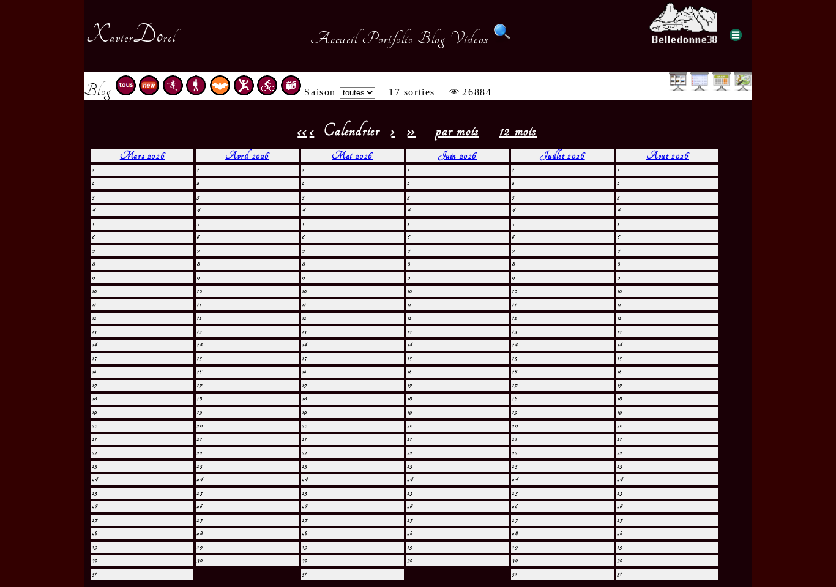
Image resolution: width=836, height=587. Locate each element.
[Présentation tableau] (699, 87)
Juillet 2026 (562, 156)
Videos (469, 38)
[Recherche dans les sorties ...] (502, 38)
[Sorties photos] (291, 92)
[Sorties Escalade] (244, 92)
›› (412, 130)
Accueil (333, 38)
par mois (457, 130)
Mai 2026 (352, 156)
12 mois (518, 130)
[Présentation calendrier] (721, 87)
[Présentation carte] (743, 87)
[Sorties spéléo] (220, 92)
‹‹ (302, 130)
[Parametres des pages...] (736, 35)
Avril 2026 (247, 156)
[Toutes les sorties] (126, 92)
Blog (431, 38)
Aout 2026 (667, 156)
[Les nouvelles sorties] (149, 92)
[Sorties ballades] (196, 92)
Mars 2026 (142, 156)
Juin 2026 (457, 156)
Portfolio (387, 38)
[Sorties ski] (173, 92)
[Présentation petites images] (678, 87)
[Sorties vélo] (267, 92)
